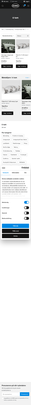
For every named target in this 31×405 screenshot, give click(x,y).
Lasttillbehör (6, 143)
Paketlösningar (16, 143)
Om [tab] (25, 172)
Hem (3, 29)
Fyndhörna (5, 158)
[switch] (26, 207)
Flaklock (5, 155)
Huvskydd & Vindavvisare (9, 162)
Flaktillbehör (14, 155)
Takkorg (16, 147)
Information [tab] (15, 172)
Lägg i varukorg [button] (7, 66)
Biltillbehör (22, 162)
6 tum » (27, 77)
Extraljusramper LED (19, 29)
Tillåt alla (15, 226)
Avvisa (15, 236)
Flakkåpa (17, 151)
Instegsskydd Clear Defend (20, 139)
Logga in (27, 1)
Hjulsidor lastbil (16, 158)
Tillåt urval (15, 231)
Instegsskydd (6, 139)
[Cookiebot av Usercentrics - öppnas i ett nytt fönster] (22, 168)
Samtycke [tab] (6, 172)
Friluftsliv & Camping (17, 136)
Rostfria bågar (6, 147)
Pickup (25, 143)
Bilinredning (6, 136)
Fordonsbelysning (9, 29)
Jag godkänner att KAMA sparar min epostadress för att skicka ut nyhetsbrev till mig (16, 399)
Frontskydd (23, 155)
